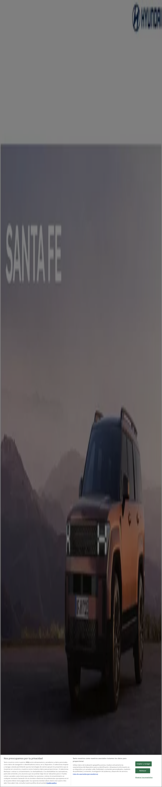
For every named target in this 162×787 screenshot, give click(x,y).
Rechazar (142, 771)
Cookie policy (51, 783)
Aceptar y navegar (143, 764)
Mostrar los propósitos (144, 777)
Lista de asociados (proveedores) (85, 774)
